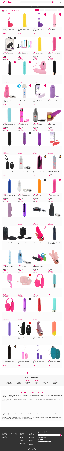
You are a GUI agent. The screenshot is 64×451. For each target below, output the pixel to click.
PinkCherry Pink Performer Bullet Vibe (54, 53)
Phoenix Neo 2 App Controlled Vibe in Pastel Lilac (39, 101)
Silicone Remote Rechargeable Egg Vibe (8, 172)
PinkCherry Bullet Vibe (51, 29)
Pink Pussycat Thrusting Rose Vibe (38, 290)
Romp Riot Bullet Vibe (51, 337)
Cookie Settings (32, 439)
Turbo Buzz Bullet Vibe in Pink (8, 290)
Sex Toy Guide (14, 433)
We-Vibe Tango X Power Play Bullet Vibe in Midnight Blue (54, 243)
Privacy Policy (31, 437)
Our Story (31, 431)
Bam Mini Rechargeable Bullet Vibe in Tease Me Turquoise (54, 290)
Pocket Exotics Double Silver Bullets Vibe (24, 196)
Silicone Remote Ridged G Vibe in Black (23, 338)
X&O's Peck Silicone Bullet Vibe (8, 218)
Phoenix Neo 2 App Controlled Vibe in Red (54, 148)
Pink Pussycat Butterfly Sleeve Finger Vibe (54, 266)
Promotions (22, 433)
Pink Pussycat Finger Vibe (37, 242)
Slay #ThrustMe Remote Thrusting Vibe (38, 362)
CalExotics (22, 439)
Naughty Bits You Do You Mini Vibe (53, 171)
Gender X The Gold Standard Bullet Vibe (54, 77)
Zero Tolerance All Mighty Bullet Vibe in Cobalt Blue (9, 196)
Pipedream (22, 437)
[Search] (53, 2)
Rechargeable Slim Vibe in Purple (8, 337)
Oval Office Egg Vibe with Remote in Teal (54, 362)
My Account (4, 433)
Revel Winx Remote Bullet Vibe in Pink (23, 362)
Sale (21, 431)
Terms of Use (31, 436)
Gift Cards (22, 434)
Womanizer (22, 440)
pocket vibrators (10, 405)
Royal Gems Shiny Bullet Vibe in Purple (23, 314)
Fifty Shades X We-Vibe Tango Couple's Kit (8, 54)
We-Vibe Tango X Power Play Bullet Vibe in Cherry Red (39, 314)
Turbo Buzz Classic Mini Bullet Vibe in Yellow (39, 54)
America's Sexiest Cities (14, 435)
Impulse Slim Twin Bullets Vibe (23, 266)
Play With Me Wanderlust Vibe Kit (23, 290)
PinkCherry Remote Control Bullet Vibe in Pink (8, 30)
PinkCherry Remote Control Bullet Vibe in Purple (38, 30)
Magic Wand (22, 443)
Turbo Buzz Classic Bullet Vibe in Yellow (23, 30)
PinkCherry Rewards (6, 434)
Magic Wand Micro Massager (22, 100)
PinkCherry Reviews (32, 434)
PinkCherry (22, 436)
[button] (7, 5)
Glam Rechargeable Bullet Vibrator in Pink (39, 172)
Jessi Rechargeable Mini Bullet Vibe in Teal (9, 125)
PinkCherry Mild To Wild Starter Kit (23, 53)
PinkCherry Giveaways (31, 441)
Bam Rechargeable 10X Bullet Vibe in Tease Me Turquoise (54, 314)
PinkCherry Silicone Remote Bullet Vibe (38, 77)
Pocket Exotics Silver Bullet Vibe (23, 171)
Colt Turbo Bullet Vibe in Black (8, 242)
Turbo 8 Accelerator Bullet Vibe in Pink (23, 125)
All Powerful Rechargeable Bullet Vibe (8, 148)
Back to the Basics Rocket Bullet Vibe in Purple (24, 219)
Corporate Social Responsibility (32, 444)
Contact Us (4, 439)
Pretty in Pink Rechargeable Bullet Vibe (53, 196)
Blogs (12, 431)
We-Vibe (22, 441)
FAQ (3, 431)
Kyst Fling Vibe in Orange (37, 195)
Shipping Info (4, 437)
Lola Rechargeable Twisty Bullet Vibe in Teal (24, 77)
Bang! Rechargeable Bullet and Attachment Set (38, 267)
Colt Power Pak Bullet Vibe (37, 124)
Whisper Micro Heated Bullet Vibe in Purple (54, 101)
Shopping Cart (4, 436)
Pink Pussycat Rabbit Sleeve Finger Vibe (38, 338)
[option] (32, 7)
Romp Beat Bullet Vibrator (52, 124)
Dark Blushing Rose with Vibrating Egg (23, 243)
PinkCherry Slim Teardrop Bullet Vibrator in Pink (8, 101)
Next (36, 372)
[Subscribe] (61, 435)
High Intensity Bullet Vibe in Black (8, 361)
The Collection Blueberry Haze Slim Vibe (9, 267)
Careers (30, 433)
